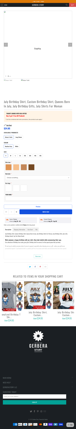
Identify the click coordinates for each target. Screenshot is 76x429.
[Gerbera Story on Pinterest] (37, 411)
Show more (38, 256)
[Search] (67, 5)
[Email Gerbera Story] (44, 411)
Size (5, 152)
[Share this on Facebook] (35, 266)
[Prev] (6, 45)
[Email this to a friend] (45, 266)
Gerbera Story (38, 5)
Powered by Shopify (43, 419)
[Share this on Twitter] (30, 266)
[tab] (8, 230)
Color (6, 143)
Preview (38, 207)
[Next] (70, 45)
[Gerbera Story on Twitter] (31, 411)
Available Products (11, 133)
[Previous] (3, 301)
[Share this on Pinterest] (40, 266)
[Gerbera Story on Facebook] (34, 411)
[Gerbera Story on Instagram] (41, 411)
